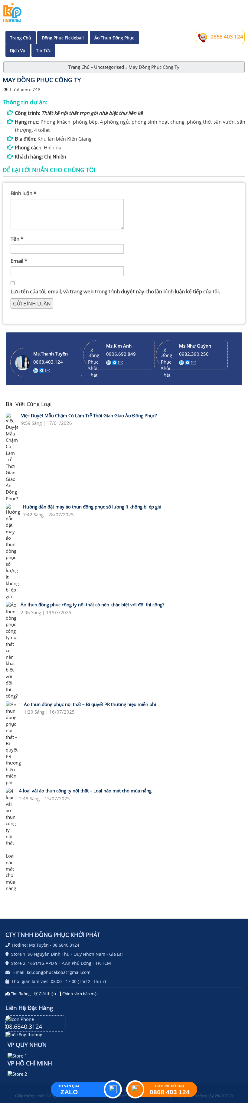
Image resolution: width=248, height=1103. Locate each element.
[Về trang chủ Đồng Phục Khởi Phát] (12, 12)
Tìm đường (20, 993)
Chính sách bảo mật (79, 993)
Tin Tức (43, 50)
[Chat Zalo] (36, 370)
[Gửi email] (47, 370)
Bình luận (23, 193)
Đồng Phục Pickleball (63, 38)
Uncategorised (109, 67)
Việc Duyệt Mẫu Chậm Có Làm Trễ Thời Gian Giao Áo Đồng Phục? (89, 415)
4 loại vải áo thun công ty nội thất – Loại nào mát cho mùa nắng (85, 791)
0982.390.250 (194, 354)
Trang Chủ (20, 38)
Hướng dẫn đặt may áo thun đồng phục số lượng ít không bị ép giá (92, 507)
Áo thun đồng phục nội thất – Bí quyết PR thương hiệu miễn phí (90, 704)
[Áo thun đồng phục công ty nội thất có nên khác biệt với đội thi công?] (12, 650)
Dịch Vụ (17, 50)
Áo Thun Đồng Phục (114, 38)
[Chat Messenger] (42, 370)
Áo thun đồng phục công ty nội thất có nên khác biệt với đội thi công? (92, 604)
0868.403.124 (48, 362)
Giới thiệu (47, 993)
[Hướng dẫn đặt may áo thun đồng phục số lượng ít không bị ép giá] (13, 552)
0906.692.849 (121, 354)
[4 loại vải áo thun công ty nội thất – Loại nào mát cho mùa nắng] (11, 840)
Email (19, 260)
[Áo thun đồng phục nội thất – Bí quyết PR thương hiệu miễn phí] (13, 743)
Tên (17, 238)
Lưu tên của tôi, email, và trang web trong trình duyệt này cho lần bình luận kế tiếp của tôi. (115, 291)
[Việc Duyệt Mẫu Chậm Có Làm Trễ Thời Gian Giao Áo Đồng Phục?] (12, 457)
